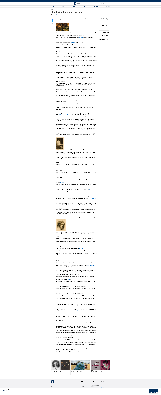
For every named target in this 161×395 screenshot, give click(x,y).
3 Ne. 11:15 (90, 189)
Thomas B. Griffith (54, 14)
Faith (84, 6)
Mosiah (60, 73)
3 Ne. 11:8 (76, 153)
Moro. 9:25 (76, 310)
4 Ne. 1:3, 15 (81, 248)
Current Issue (96, 6)
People (74, 6)
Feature (52, 9)
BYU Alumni (102, 385)
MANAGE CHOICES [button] (153, 389)
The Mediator (81, 37)
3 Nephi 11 (81, 129)
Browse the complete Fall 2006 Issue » (103, 39)
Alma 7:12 (68, 279)
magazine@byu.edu (87, 384)
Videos (63, 6)
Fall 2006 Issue (64, 14)
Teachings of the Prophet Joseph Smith (64, 114)
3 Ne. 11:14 (62, 182)
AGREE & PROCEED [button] (153, 392)
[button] (9, 389)
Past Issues (108, 6)
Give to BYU (102, 387)
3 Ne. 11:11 (85, 165)
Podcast (52, 6)
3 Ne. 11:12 (90, 173)
